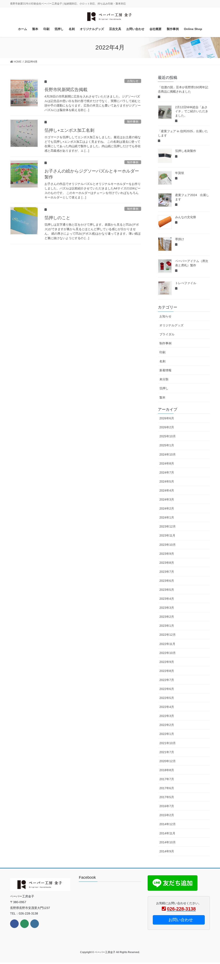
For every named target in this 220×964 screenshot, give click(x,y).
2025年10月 (167, 436)
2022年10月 (167, 653)
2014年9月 (166, 851)
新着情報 (165, 370)
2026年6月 (166, 418)
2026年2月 (166, 427)
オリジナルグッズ (171, 325)
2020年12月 (167, 761)
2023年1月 (166, 625)
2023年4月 (166, 598)
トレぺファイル (185, 283)
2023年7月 (166, 571)
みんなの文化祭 (185, 217)
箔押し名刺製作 (185, 151)
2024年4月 (166, 490)
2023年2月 (166, 616)
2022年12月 (167, 634)
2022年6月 (166, 689)
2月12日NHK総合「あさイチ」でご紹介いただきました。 (191, 111)
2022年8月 (166, 671)
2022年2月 (166, 725)
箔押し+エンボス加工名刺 (69, 130)
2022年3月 (166, 716)
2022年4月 (166, 707)
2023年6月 (166, 580)
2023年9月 (166, 553)
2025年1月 (166, 445)
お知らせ (132, 80)
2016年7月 (166, 806)
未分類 (163, 379)
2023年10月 (167, 544)
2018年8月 (166, 770)
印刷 (162, 352)
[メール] (24, 923)
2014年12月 (167, 824)
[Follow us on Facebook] (14, 923)
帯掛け (179, 239)
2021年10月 (167, 743)
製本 (162, 397)
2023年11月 (167, 535)
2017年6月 (166, 788)
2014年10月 (167, 842)
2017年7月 (166, 779)
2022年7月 (166, 680)
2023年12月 (167, 526)
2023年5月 (166, 589)
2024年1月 (166, 517)
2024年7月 (166, 472)
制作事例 (132, 121)
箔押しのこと (57, 217)
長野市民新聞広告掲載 (65, 89)
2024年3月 (166, 499)
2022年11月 (167, 644)
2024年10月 (167, 454)
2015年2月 (166, 815)
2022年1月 (166, 734)
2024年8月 (166, 463)
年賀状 (179, 173)
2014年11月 (167, 833)
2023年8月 (166, 562)
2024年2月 (166, 508)
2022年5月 (166, 698)
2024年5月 (166, 481)
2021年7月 (166, 752)
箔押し (163, 388)
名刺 (162, 361)
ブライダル (166, 334)
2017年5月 (166, 797)
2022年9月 (166, 662)
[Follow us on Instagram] (34, 923)
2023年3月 (166, 607)
